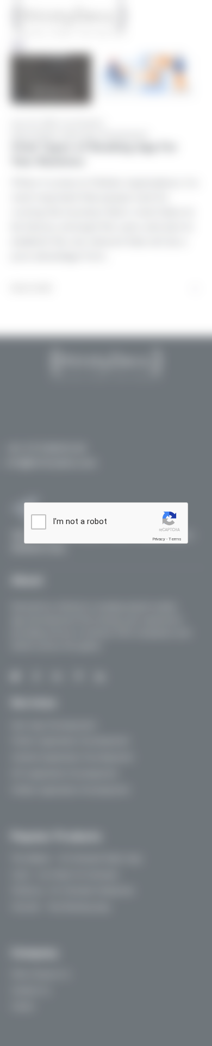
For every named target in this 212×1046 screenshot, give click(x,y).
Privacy (158, 539)
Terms (175, 539)
